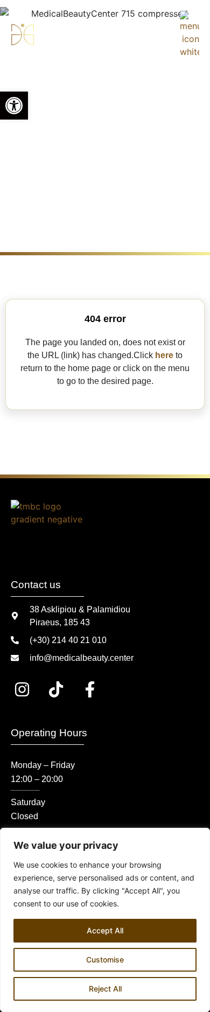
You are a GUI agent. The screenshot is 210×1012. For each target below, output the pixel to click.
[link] (14, 106)
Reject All (105, 988)
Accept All (105, 930)
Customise (105, 959)
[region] (105, 920)
